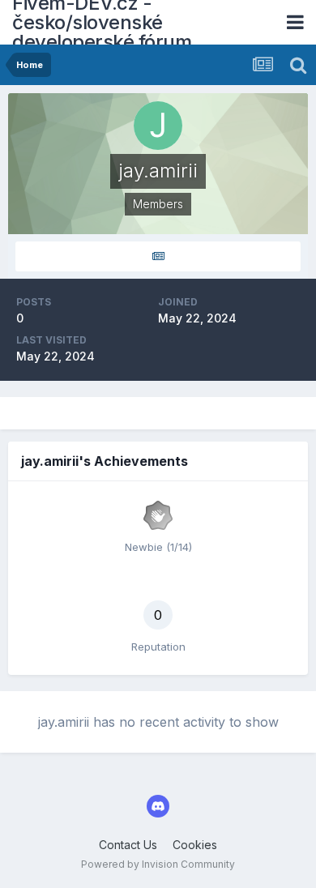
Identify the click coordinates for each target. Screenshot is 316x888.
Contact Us (128, 845)
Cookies (195, 845)
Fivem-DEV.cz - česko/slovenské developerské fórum (101, 22)
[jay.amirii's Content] (158, 256)
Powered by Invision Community (158, 864)
